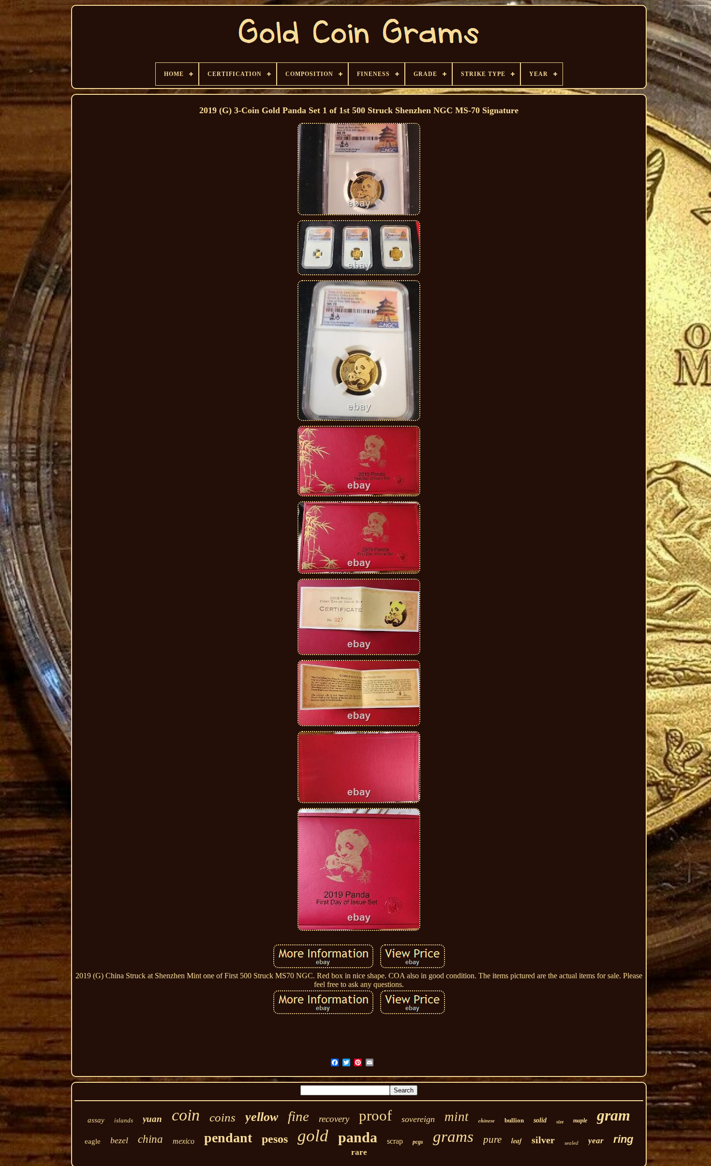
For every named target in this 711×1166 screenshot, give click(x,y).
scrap (395, 1141)
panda (357, 1137)
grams (453, 1136)
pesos (275, 1139)
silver (543, 1140)
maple (580, 1120)
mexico (183, 1141)
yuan (152, 1119)
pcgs (418, 1141)
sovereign (418, 1119)
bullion (514, 1120)
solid (540, 1120)
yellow (261, 1117)
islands (123, 1120)
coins (222, 1117)
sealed (571, 1143)
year (596, 1140)
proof (375, 1115)
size (559, 1121)
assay (96, 1120)
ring (623, 1139)
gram (613, 1115)
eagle (93, 1141)
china (150, 1139)
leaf (516, 1141)
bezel (119, 1140)
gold (312, 1135)
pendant (228, 1137)
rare (359, 1152)
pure (492, 1139)
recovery (334, 1119)
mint (456, 1116)
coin (186, 1115)
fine (298, 1116)
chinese (486, 1120)
